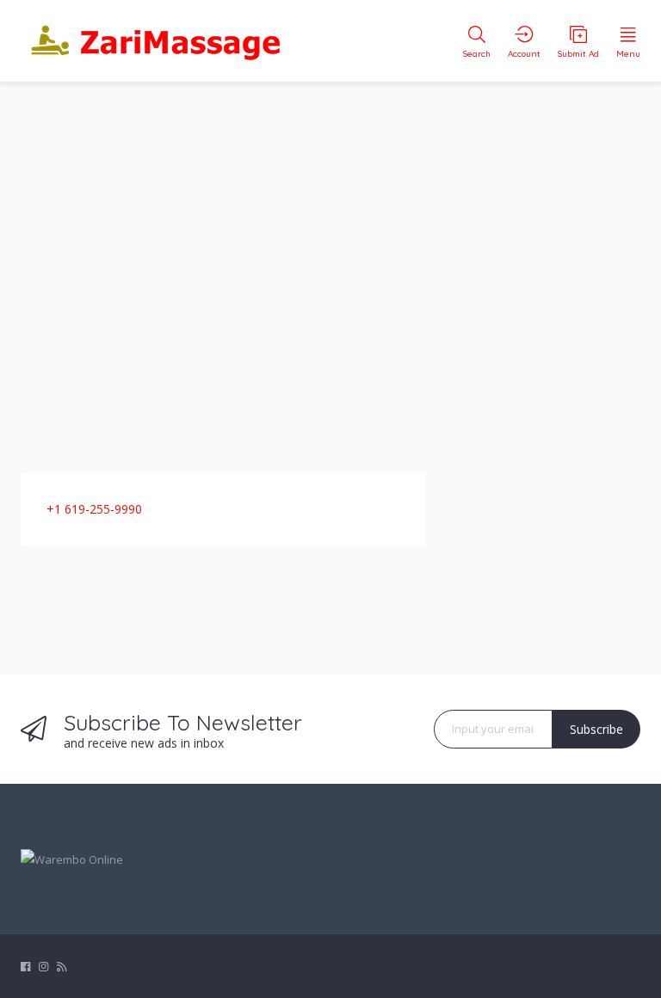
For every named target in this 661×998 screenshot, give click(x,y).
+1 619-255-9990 (94, 509)
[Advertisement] (330, 266)
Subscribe (596, 729)
